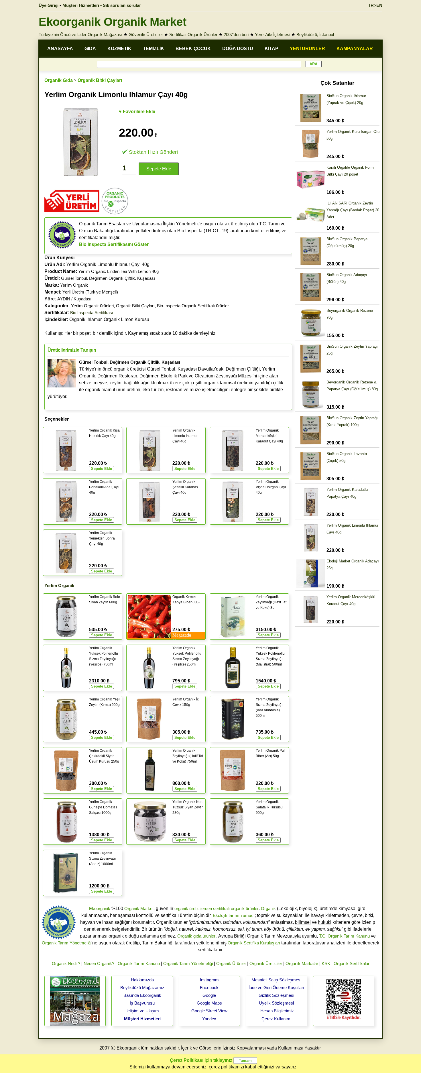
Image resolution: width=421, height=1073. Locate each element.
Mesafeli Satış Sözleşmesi (276, 979)
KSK (326, 963)
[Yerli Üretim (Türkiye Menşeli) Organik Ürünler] (71, 213)
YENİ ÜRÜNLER (307, 48)
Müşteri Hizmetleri (142, 1018)
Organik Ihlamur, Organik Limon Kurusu (96, 319)
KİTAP (271, 48)
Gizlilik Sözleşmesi (276, 995)
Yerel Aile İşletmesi (272, 34)
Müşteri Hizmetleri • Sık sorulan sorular (101, 5)
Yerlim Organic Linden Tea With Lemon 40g (118, 271)
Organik (268, 908)
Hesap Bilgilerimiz (277, 1010)
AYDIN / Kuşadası (74, 298)
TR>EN (375, 5)
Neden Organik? (99, 963)
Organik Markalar (302, 963)
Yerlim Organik (74, 285)
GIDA (90, 48)
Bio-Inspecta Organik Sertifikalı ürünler (193, 305)
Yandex (209, 1018)
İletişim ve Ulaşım (142, 1010)
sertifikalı (221, 908)
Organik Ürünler (231, 963)
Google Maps (209, 1003)
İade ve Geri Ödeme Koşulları (276, 987)
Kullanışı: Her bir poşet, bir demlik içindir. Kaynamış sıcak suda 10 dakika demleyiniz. (130, 333)
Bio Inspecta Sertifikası (91, 312)
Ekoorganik (99, 908)
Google (209, 995)
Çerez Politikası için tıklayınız (201, 1060)
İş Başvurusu (142, 1003)
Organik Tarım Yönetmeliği (66, 942)
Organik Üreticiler (265, 963)
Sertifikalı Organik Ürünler (193, 34)
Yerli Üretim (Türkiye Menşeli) (90, 292)
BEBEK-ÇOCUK (193, 48)
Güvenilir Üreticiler (146, 34)
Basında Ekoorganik (142, 995)
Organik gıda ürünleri (196, 936)
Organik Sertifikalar (351, 963)
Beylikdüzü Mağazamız (142, 987)
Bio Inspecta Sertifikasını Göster (114, 244)
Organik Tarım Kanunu (139, 963)
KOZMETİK (119, 48)
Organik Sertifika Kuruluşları (254, 942)
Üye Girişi (48, 5)
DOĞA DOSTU (237, 48)
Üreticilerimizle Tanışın (72, 350)
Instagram (209, 979)
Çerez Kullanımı (276, 1018)
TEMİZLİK (153, 48)
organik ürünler (245, 908)
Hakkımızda (142, 979)
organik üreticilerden (193, 908)
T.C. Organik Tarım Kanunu (344, 936)
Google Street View (209, 1010)
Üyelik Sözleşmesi (276, 1003)
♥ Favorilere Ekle (137, 111)
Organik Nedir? (66, 963)
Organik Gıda (58, 80)
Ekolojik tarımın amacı (234, 915)
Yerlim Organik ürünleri (92, 305)
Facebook (209, 987)
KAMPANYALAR (355, 48)
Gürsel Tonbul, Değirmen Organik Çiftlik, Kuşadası (108, 278)
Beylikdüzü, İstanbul (315, 34)
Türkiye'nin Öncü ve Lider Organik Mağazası (80, 34)
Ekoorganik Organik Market (112, 21)
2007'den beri (236, 34)
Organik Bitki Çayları (100, 80)
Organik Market (139, 908)
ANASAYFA (60, 48)
